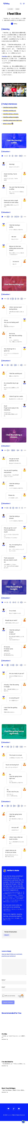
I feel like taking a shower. (11, 114)
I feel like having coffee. (10, 107)
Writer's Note (7, 123)
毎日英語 (17, 9)
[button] (24, 3)
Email (3, 987)
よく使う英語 (10, 9)
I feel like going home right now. (12, 120)
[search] (20, 4)
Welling (15, 23)
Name (4, 980)
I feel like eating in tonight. (11, 117)
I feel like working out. (9, 110)
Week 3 (6, 935)
